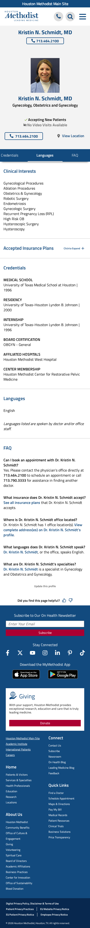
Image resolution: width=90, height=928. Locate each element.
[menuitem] (45, 3)
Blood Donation (14, 888)
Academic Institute (16, 744)
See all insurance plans (21, 502)
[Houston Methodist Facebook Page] (7, 653)
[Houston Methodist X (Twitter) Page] (20, 653)
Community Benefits (18, 827)
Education (11, 791)
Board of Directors (16, 861)
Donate (45, 723)
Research (11, 797)
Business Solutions (59, 831)
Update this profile (45, 586)
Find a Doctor (56, 793)
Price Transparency (59, 837)
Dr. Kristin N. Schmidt (20, 552)
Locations (11, 802)
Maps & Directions (59, 804)
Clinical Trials (56, 826)
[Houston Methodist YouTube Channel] (32, 653)
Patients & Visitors (17, 774)
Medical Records (57, 815)
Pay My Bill (55, 809)
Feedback (53, 773)
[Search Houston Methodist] (70, 16)
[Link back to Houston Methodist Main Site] (21, 16)
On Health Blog (57, 762)
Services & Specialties (19, 780)
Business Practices (17, 872)
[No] (71, 600)
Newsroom (54, 756)
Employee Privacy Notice (54, 914)
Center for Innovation (18, 877)
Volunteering (13, 850)
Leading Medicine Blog (61, 767)
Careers (10, 755)
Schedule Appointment (61, 798)
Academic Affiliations (18, 866)
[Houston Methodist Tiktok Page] (82, 653)
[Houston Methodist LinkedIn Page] (57, 653)
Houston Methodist (17, 822)
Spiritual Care (13, 855)
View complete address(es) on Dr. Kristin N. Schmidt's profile (42, 530)
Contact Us (54, 745)
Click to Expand (72, 248)
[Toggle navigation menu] (82, 16)
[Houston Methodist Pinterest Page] (70, 653)
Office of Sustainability (19, 883)
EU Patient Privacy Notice (20, 914)
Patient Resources (58, 820)
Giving (9, 844)
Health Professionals (18, 785)
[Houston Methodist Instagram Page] (45, 653)
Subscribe (45, 632)
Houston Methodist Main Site (45, 3)
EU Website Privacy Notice (54, 909)
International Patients (18, 749)
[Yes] (64, 600)
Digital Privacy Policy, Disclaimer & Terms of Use (32, 903)
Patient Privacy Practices (20, 909)
